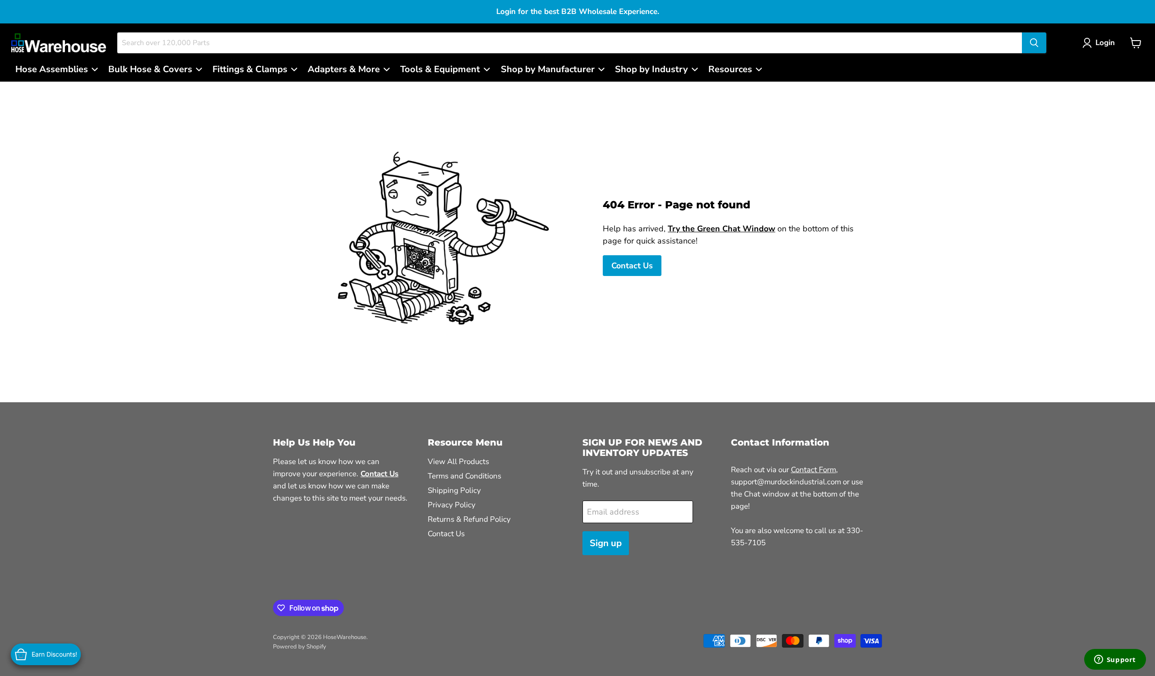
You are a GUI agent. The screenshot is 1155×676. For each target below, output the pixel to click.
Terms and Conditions (464, 476)
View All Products (458, 461)
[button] (1100, 42)
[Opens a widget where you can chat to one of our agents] (1115, 660)
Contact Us (632, 265)
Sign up (606, 543)
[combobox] (569, 42)
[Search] (1034, 42)
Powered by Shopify (299, 647)
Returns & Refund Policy (469, 519)
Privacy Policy (452, 505)
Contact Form (813, 469)
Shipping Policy (454, 490)
